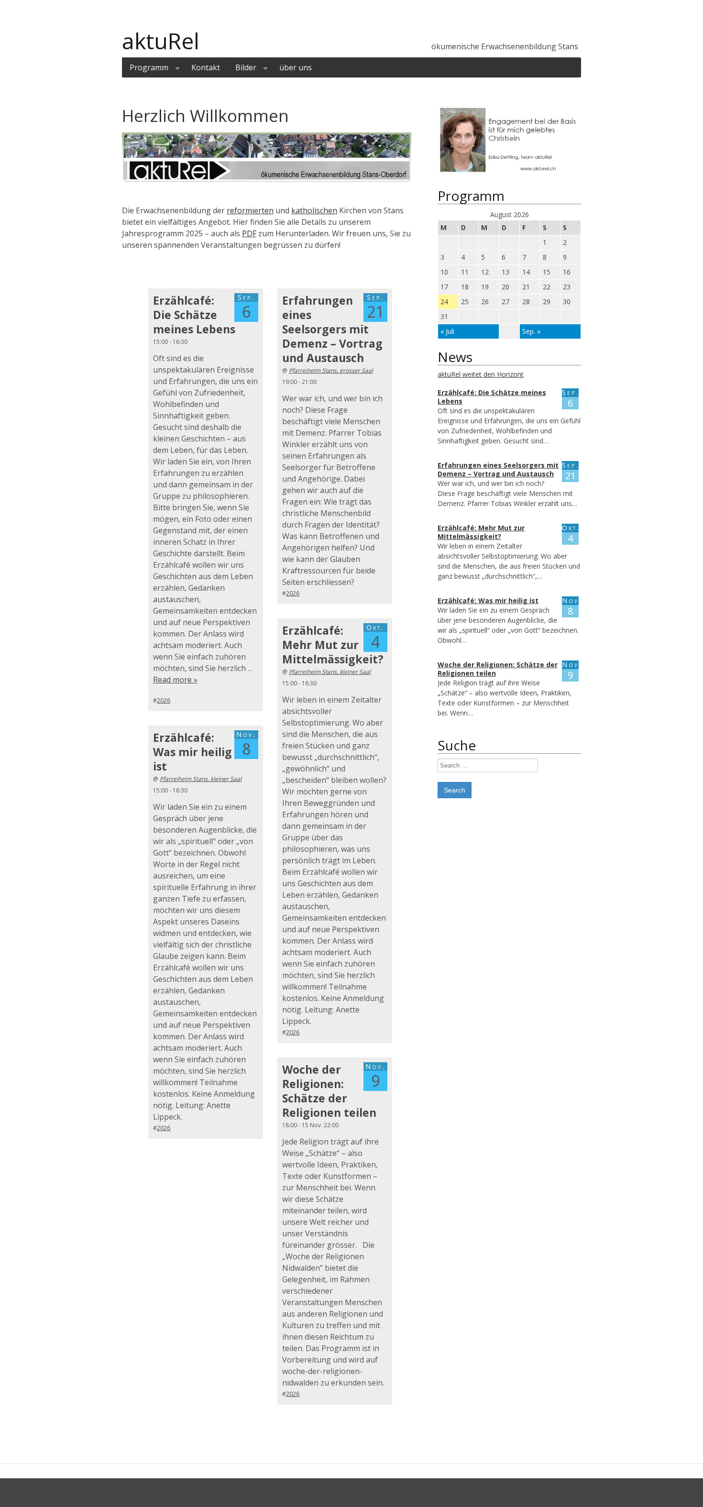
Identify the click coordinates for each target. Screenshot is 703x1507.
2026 (163, 700)
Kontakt (205, 67)
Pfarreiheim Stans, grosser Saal (331, 370)
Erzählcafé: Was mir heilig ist (192, 752)
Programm (149, 67)
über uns (295, 67)
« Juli (447, 331)
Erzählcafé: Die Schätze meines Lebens (194, 315)
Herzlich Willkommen (205, 115)
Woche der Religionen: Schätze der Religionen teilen (329, 1091)
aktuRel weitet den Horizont (481, 374)
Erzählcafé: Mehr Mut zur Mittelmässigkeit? (333, 645)
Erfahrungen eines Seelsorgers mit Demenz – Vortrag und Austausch (332, 329)
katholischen (314, 210)
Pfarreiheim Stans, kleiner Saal (330, 672)
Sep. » (531, 331)
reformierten (250, 210)
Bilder (245, 67)
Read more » (175, 679)
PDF (249, 233)
